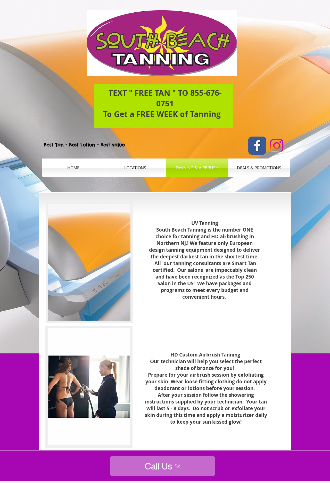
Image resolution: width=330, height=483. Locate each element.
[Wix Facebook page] (257, 146)
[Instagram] (277, 146)
